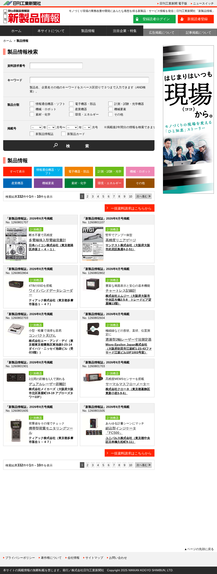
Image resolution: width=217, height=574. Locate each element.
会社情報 (73, 557)
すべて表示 (17, 171)
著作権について (51, 557)
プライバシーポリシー (20, 557)
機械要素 (120, 109)
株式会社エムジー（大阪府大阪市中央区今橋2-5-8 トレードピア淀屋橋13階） (128, 299)
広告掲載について (161, 32)
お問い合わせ (118, 557)
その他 (118, 114)
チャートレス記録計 (121, 290)
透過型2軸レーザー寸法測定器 (129, 339)
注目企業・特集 (125, 31)
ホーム (16, 31)
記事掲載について (198, 32)
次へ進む (141, 196)
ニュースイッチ (203, 3)
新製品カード (76, 134)
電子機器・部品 (85, 104)
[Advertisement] (35, 502)
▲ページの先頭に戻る (199, 549)
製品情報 (88, 31)
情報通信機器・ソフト (50, 104)
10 (130, 196)
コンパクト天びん (42, 335)
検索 (85, 146)
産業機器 (81, 109)
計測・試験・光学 (109, 171)
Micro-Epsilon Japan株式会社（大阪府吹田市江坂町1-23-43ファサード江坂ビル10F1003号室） (129, 348)
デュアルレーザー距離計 (47, 384)
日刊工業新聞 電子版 (173, 3)
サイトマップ (94, 557)
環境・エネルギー (87, 114)
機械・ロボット (46, 109)
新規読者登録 (197, 19)
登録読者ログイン (156, 19)
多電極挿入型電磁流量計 (47, 240)
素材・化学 (43, 114)
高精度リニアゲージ (121, 240)
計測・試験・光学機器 (129, 104)
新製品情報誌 (44, 134)
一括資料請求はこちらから (131, 208)
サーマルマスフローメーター (128, 384)
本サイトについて (51, 31)
